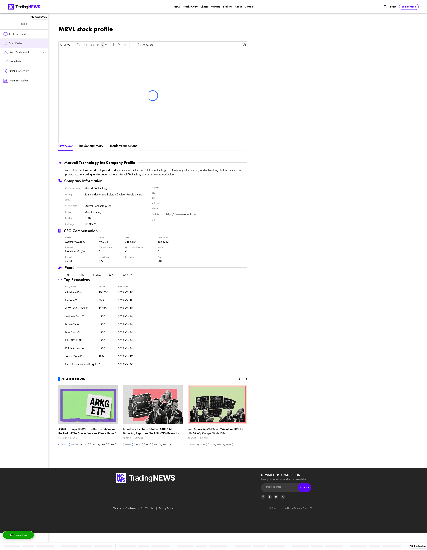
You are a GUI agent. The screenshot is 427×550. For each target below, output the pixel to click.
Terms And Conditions (124, 508)
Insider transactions (123, 146)
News (177, 6)
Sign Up (304, 487)
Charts (204, 6)
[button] (240, 379)
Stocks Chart (190, 6)
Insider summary (91, 146)
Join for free (409, 6)
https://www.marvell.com (181, 214)
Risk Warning (147, 508)
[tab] (24, 52)
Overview (65, 146)
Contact (249, 6)
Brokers (227, 6)
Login (393, 6)
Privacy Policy (166, 508)
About (238, 6)
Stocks (63, 444)
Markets (215, 6)
